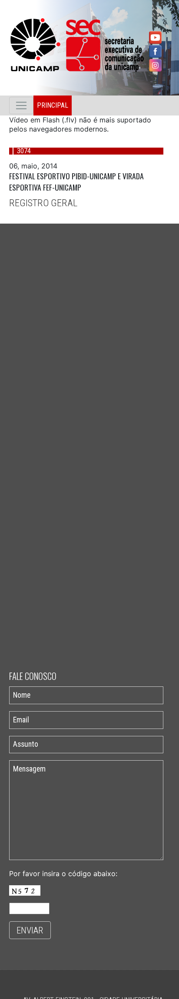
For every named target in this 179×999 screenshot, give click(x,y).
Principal (52, 105)
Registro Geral (43, 202)
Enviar (30, 930)
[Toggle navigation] (21, 105)
